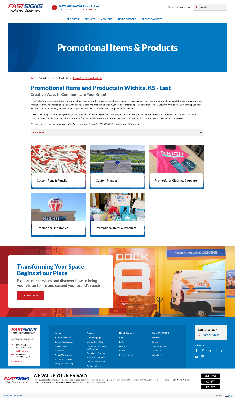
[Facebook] (196, 350)
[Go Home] (32, 78)
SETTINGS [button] (210, 375)
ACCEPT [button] (210, 381)
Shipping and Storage (63, 359)
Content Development (63, 342)
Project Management (63, 355)
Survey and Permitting (63, 363)
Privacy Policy (7, 396)
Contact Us (156, 350)
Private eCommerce (62, 337)
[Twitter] (202, 350)
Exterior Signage (94, 337)
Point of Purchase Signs (96, 357)
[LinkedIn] (209, 350)
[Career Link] (202, 356)
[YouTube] (196, 356)
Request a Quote (126, 355)
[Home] (25, 8)
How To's (123, 346)
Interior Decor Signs (95, 342)
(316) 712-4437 (65, 9)
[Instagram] (215, 350)
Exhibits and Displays (96, 353)
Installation (59, 350)
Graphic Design (60, 346)
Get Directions (22, 351)
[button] (231, 372)
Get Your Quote (30, 295)
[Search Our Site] (197, 7)
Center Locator (183, 7)
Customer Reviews (159, 346)
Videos (122, 350)
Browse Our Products (96, 361)
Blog (121, 337)
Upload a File (157, 355)
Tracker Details (17, 396)
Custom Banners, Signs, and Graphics (96, 347)
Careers (170, 7)
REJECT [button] (210, 387)
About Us (156, 337)
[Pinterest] (221, 350)
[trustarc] (227, 396)
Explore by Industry (95, 366)
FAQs (121, 342)
